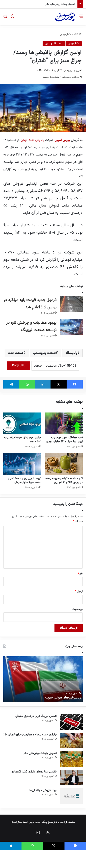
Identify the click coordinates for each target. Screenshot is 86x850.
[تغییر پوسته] (12, 18)
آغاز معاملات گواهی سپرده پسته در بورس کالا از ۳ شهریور (64, 480)
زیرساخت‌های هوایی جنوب (63, 697)
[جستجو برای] (5, 18)
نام (80, 574)
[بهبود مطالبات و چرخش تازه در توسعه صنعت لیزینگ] (71, 327)
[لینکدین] (43, 384)
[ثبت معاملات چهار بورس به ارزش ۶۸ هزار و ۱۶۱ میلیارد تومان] (64, 423)
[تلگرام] (11, 384)
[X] (59, 384)
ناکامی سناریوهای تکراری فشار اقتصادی (53, 4)
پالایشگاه (71, 353)
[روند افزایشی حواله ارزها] (71, 796)
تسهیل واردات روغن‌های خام (40, 753)
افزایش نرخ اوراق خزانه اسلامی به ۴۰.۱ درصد (22, 439)
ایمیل (79, 591)
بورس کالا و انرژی (53, 43)
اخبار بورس (65, 34)
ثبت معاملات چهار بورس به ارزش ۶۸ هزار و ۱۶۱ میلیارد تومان (64, 439)
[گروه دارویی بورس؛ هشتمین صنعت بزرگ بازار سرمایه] (22, 464)
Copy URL (18, 365)
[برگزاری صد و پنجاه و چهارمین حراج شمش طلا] (71, 740)
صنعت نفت (15, 353)
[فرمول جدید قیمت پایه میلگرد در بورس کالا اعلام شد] (71, 304)
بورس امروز (62, 140)
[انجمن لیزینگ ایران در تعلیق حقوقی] (71, 722)
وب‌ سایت (77, 609)
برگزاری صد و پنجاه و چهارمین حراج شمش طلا (30, 734)
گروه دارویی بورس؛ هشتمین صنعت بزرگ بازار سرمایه (24, 480)
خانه (76, 34)
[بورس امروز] (65, 16)
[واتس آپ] (27, 384)
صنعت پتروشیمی (44, 353)
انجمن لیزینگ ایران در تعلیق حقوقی (36, 716)
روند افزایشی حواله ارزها (43, 790)
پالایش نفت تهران (32, 140)
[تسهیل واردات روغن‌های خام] (71, 759)
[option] (43, 679)
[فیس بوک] (75, 384)
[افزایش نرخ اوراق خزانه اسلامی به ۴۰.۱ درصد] (22, 423)
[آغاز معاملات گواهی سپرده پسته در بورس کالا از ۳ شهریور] (64, 464)
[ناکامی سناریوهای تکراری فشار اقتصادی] (71, 777)
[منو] (81, 18)
